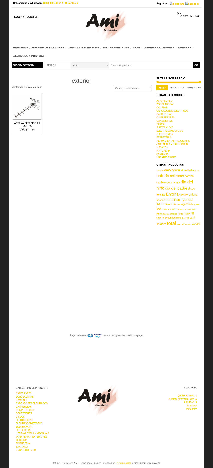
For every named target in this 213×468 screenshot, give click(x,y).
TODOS (136, 47)
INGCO (161, 204)
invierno (180, 204)
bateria (162, 175)
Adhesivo (160, 170)
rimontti (189, 213)
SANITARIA (183, 47)
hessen (160, 200)
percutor (193, 209)
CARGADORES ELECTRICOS (172, 110)
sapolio (160, 217)
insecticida (171, 204)
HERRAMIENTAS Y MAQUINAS (47, 47)
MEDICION (162, 147)
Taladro (161, 224)
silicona (185, 217)
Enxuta (172, 194)
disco (191, 188)
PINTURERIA (37, 55)
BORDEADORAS (165, 104)
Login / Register (26, 17)
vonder (196, 224)
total (171, 222)
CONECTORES (164, 120)
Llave (164, 209)
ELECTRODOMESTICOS (115, 47)
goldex (183, 194)
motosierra (173, 209)
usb (189, 224)
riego (180, 213)
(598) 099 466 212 (53, 2)
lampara (195, 204)
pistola (166, 214)
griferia (193, 194)
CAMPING (73, 47)
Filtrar (162, 87)
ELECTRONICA (19, 55)
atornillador (187, 170)
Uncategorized (166, 157)
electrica (160, 194)
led (158, 208)
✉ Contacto (71, 2)
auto (197, 170)
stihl (192, 217)
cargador (168, 182)
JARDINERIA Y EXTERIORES (158, 47)
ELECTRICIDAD (89, 47)
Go (196, 65)
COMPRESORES (165, 117)
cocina (176, 182)
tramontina (182, 224)
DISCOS (160, 124)
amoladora (172, 169)
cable (160, 182)
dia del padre (176, 188)
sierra (178, 217)
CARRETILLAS (164, 114)
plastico (173, 213)
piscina (160, 213)
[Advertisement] (178, 277)
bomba (189, 176)
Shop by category (23, 65)
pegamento (184, 209)
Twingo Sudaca (123, 463)
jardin (187, 204)
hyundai (187, 199)
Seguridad (170, 217)
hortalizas (173, 199)
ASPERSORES (164, 100)
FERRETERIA (19, 47)
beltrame (177, 175)
